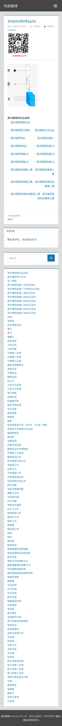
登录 (34, 239)
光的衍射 (12, 649)
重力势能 (12, 392)
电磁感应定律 (14, 601)
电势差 (10, 416)
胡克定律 (12, 340)
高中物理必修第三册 (22, 181)
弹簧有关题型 (14, 504)
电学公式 (12, 520)
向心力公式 (13, 508)
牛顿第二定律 (14, 356)
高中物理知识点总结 (17, 272)
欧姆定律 (12, 544)
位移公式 (12, 468)
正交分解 (12, 500)
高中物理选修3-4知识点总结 (21, 308)
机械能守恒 (13, 400)
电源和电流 (13, 432)
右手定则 (12, 593)
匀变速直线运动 (15, 476)
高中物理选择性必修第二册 (25, 193)
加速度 (10, 320)
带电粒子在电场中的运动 (20, 428)
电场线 (10, 524)
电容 (9, 420)
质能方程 (12, 368)
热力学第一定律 (15, 665)
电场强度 (12, 412)
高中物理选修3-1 (45, 145)
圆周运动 (12, 376)
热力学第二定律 (15, 669)
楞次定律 (12, 597)
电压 (9, 536)
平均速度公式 (14, 472)
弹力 (9, 332)
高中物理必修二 (19, 145)
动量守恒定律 (14, 444)
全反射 (10, 637)
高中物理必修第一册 (22, 169)
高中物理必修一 (46, 137)
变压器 (10, 609)
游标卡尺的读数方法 (17, 561)
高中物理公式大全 (45, 129)
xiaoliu (36, 26)
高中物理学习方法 (16, 276)
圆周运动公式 (14, 456)
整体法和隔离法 (15, 364)
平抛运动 (12, 372)
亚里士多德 (13, 697)
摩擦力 (10, 336)
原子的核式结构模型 (17, 621)
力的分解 (12, 348)
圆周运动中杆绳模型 (17, 448)
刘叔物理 (11, 6)
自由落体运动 (14, 324)
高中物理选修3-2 (20, 153)
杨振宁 (10, 693)
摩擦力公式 (13, 492)
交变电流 (12, 605)
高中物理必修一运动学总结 (21, 284)
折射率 (10, 641)
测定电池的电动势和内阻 (20, 573)
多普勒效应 (13, 629)
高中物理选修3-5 (45, 153)
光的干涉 (12, 645)
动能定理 (12, 396)
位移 (9, 316)
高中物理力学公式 (16, 460)
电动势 (10, 436)
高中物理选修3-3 (20, 161)
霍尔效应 (12, 613)
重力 (9, 328)
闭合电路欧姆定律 (16, 569)
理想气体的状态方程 (17, 677)
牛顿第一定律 (14, 352)
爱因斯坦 (12, 685)
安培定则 (12, 585)
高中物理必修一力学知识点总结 (23, 288)
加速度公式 (13, 464)
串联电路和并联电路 (17, 549)
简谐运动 (12, 625)
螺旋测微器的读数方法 (18, 565)
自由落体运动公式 (16, 480)
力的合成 (12, 344)
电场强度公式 (14, 512)
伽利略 (10, 689)
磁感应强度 (13, 577)
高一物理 (12, 280)
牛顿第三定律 (14, 360)
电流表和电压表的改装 (18, 553)
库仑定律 (12, 408)
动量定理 (12, 440)
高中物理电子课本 (20, 129)
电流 (9, 532)
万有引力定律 (14, 384)
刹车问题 (12, 484)
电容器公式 (13, 528)
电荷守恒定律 (14, 404)
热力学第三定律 (15, 673)
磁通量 (10, 581)
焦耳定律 (12, 557)
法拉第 (10, 701)
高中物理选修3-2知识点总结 (21, 300)
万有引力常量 (14, 388)
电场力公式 (13, 516)
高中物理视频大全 (20, 122)
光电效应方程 (14, 617)
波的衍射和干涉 (15, 633)
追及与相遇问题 (15, 488)
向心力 (10, 380)
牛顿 (9, 681)
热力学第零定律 (15, 661)
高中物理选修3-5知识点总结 (21, 312)
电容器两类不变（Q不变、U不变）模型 (27, 424)
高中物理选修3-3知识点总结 (21, 304)
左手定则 (12, 589)
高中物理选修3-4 (45, 161)
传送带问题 (13, 496)
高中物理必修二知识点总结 (21, 292)
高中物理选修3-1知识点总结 (21, 296)
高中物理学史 (18, 137)
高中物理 (5, 716)
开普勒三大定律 (15, 452)
